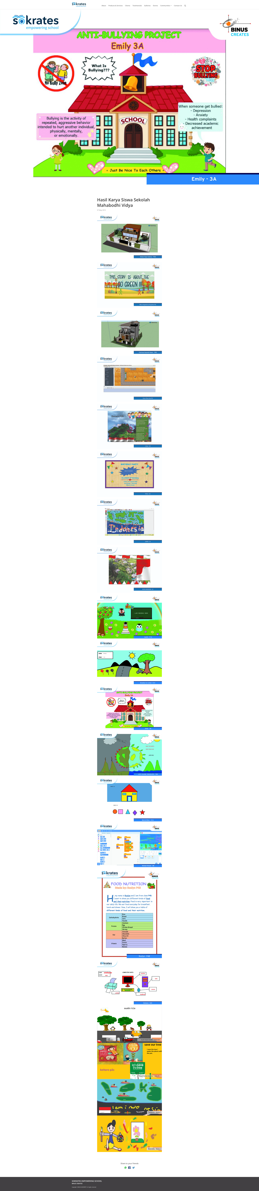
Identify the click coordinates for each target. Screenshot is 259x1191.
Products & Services (115, 6)
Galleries (147, 6)
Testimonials (137, 6)
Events (155, 6)
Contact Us (178, 6)
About (104, 6)
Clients (127, 6)
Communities (165, 6)
